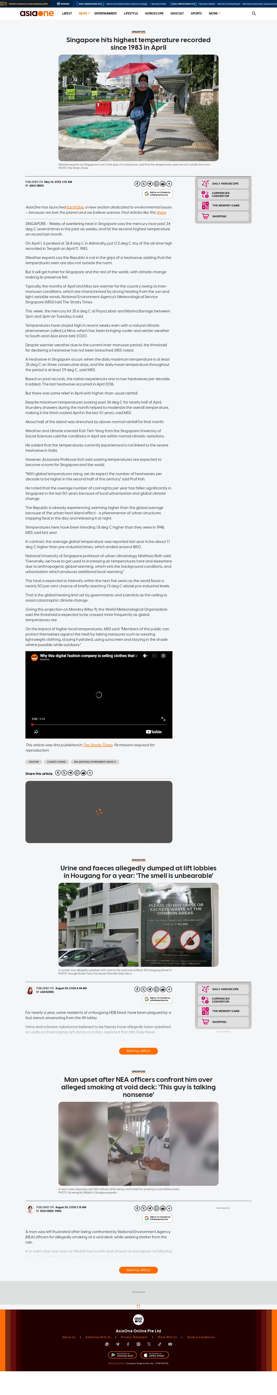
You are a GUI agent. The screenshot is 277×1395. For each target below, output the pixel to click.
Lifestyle (131, 13)
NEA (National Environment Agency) (95, 762)
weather (34, 762)
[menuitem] (67, 14)
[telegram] (150, 184)
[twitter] (143, 184)
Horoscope (154, 13)
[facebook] (137, 184)
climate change (56, 762)
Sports (196, 13)
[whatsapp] (156, 184)
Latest (67, 13)
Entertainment (106, 13)
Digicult (177, 13)
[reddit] (163, 184)
